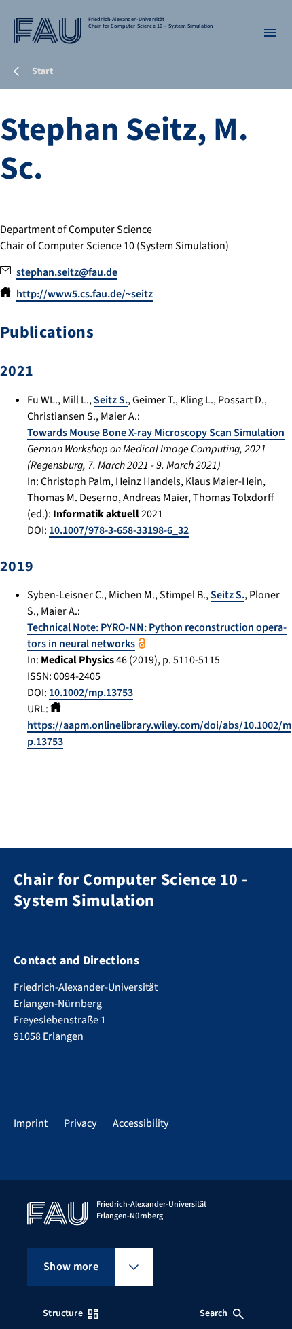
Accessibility (140, 1123)
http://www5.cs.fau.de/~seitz (84, 294)
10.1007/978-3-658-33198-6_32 (119, 530)
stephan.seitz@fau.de (66, 272)
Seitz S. (111, 400)
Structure (62, 1313)
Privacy (80, 1123)
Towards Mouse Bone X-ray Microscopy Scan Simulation (156, 432)
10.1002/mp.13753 (91, 692)
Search (214, 1313)
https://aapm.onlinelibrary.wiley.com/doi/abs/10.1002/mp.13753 (159, 733)
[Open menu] (270, 33)
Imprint (31, 1123)
